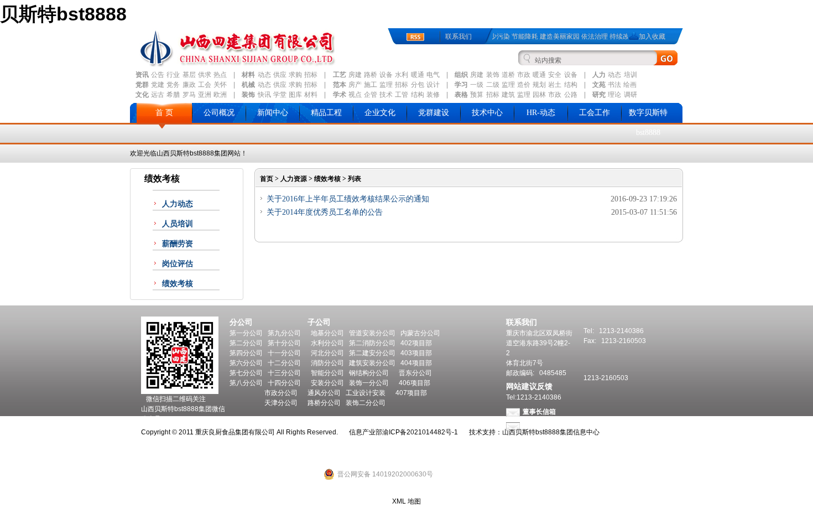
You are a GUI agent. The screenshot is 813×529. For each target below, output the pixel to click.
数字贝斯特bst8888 (648, 122)
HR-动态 (541, 112)
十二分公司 (284, 363)
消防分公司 (327, 363)
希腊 (173, 94)
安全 (554, 75)
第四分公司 (246, 353)
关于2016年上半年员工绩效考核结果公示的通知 (348, 199)
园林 (539, 94)
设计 (433, 85)
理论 (614, 94)
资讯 (142, 75)
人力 (599, 75)
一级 (476, 85)
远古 (157, 94)
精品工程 (326, 112)
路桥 (370, 75)
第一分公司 (246, 333)
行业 (173, 75)
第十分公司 (284, 343)
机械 (248, 85)
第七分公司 (246, 373)
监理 (386, 85)
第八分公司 (246, 383)
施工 (370, 85)
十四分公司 (284, 383)
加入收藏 (652, 36)
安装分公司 (327, 383)
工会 (204, 85)
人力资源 (293, 179)
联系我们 (458, 36)
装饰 (492, 75)
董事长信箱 (539, 412)
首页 (266, 179)
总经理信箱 (539, 426)
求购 (295, 75)
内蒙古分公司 (420, 333)
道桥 (508, 75)
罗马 (189, 94)
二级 (492, 85)
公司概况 (219, 112)
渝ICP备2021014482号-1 (420, 432)
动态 (264, 75)
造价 (523, 85)
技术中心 (487, 112)
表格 (461, 94)
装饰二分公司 (365, 403)
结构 (570, 85)
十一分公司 (284, 353)
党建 (157, 85)
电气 (433, 75)
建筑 (508, 94)
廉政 (189, 85)
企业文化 (379, 112)
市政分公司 (281, 393)
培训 (630, 75)
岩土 (554, 85)
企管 (370, 94)
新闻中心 (272, 112)
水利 (401, 75)
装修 (433, 94)
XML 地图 (406, 501)
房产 (355, 85)
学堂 (279, 94)
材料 (248, 75)
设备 (386, 75)
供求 (204, 75)
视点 (355, 94)
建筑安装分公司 (372, 363)
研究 (599, 94)
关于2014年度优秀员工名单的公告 (325, 212)
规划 (539, 85)
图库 (295, 94)
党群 (142, 85)
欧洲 (220, 94)
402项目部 (416, 343)
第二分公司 (246, 343)
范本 (339, 85)
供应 (279, 75)
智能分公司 (327, 373)
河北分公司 (327, 353)
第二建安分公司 (372, 353)
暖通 (417, 75)
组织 (461, 75)
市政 (523, 75)
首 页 (164, 112)
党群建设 (433, 112)
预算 (476, 94)
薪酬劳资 (177, 244)
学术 (339, 94)
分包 (417, 85)
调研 (630, 94)
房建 (355, 75)
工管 (401, 94)
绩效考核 (177, 283)
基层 (189, 75)
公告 (157, 75)
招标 (310, 75)
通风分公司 (324, 393)
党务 (173, 85)
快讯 (264, 94)
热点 (220, 75)
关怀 (220, 85)
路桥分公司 (324, 403)
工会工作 (594, 112)
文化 (142, 94)
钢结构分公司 (369, 373)
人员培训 (177, 224)
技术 (386, 94)
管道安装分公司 (372, 333)
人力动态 (177, 204)
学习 (461, 85)
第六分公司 (246, 363)
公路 (570, 94)
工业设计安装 (365, 393)
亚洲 (204, 94)
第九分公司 (284, 333)
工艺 (339, 75)
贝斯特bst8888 (63, 13)
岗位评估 (177, 264)
